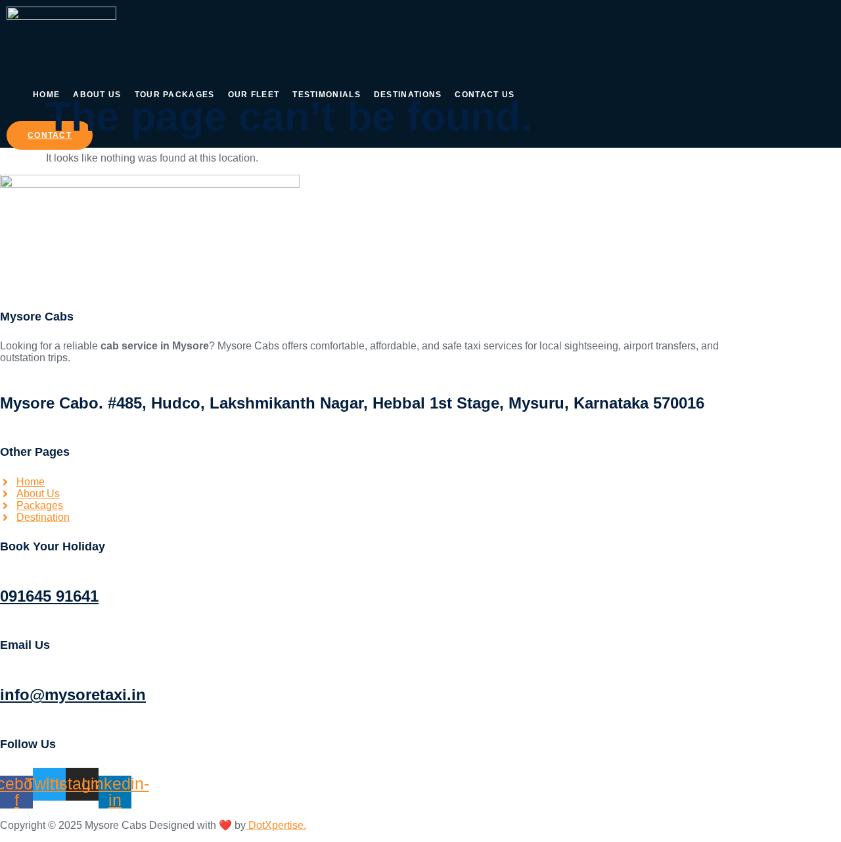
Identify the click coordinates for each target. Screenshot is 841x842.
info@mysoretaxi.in (73, 694)
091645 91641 (49, 596)
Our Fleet (254, 94)
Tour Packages (175, 94)
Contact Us (484, 94)
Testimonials (326, 94)
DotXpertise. (276, 825)
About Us (97, 94)
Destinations (408, 94)
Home (46, 94)
